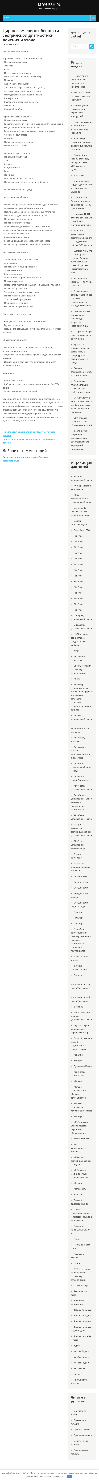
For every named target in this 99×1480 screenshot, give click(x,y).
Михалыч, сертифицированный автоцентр (81, 1161)
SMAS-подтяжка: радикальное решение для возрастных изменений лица (81, 318)
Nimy (76, 651)
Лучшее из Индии (83, 1066)
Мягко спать (80, 1189)
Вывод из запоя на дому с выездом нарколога (80, 96)
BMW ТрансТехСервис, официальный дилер (81, 499)
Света (77, 1263)
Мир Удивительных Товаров (78, 1148)
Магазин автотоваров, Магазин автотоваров (81, 1107)
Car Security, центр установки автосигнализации (80, 511)
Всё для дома (81, 882)
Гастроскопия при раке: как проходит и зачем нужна (81, 335)
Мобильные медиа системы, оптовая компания (80, 1174)
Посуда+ (78, 1239)
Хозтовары (79, 1368)
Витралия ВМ (81, 876)
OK (69, 1477)
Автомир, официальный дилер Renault (81, 767)
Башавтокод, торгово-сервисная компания (80, 867)
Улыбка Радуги (81, 1351)
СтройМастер (81, 1285)
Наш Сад (78, 1194)
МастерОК (79, 1116)
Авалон (77, 679)
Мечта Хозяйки (81, 1138)
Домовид (78, 1007)
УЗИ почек (79, 175)
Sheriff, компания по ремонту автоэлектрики (81, 669)
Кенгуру (78, 1060)
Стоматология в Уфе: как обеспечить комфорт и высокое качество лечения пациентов (81, 405)
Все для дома (81, 888)
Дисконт (78, 975)
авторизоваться (11, 461)
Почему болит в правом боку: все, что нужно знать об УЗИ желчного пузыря (80, 162)
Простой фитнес (82, 1429)
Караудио (78, 1055)
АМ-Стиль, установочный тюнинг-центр (78, 845)
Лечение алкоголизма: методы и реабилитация (82, 372)
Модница (78, 1183)
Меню (6, 18)
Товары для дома (82, 1310)
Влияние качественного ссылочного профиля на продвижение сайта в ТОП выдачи (81, 237)
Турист (77, 1345)
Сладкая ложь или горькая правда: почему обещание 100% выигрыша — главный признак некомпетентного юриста (82, 262)
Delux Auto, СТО (82, 530)
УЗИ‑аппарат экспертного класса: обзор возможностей (81, 421)
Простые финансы (83, 1435)
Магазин (78, 1081)
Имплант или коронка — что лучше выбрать (82, 282)
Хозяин (77, 1374)
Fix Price (78, 536)
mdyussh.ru (49, 4)
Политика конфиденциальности (81, 1230)
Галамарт (78, 912)
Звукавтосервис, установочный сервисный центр (81, 1029)
